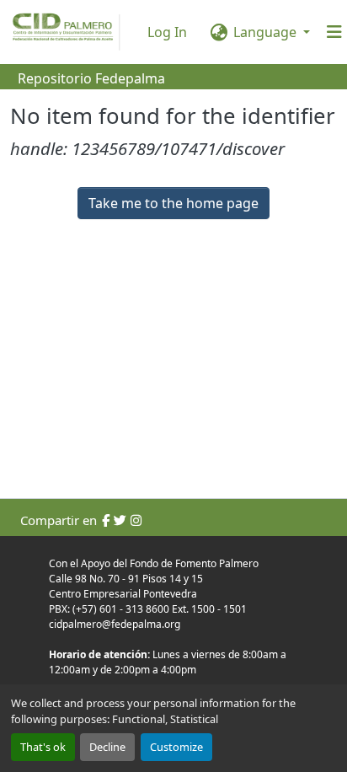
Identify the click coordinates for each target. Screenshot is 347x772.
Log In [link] (167, 32)
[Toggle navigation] (334, 32)
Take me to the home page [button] (173, 203)
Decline (107, 746)
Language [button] (265, 32)
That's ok (43, 746)
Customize (176, 746)
